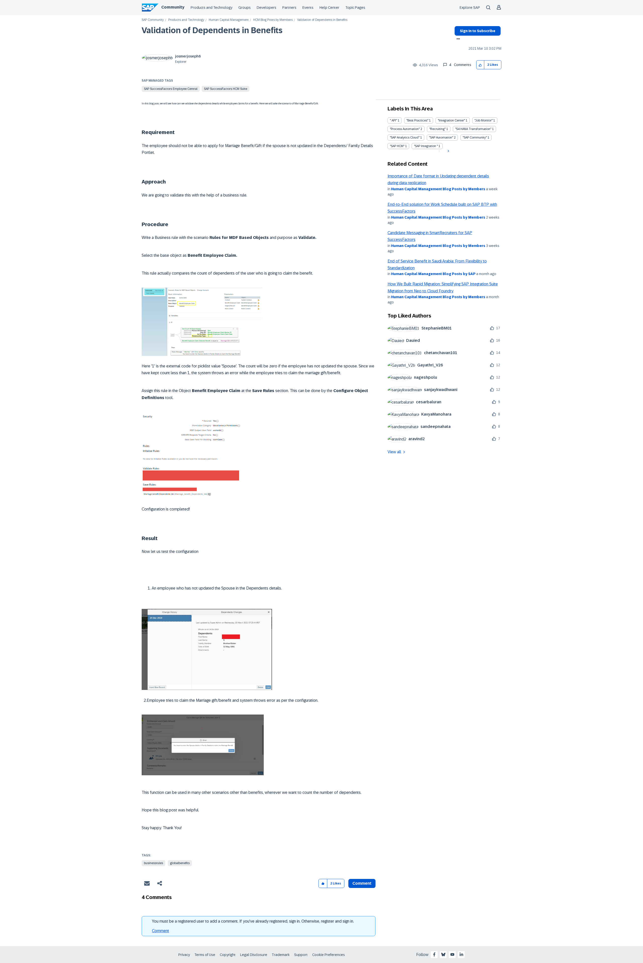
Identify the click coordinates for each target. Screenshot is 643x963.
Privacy (184, 955)
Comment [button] (361, 883)
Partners (289, 8)
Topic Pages (355, 8)
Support (301, 955)
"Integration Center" (451, 120)
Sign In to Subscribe (477, 31)
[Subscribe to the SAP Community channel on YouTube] (452, 954)
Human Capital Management (229, 20)
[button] (480, 64)
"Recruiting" (437, 129)
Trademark (281, 955)
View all (394, 452)
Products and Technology (211, 8)
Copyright (228, 955)
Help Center (329, 8)
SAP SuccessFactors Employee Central (170, 89)
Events (307, 8)
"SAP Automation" (441, 137)
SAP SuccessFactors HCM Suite (225, 89)
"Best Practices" (417, 120)
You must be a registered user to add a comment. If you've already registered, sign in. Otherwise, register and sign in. (253, 921)
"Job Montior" (483, 120)
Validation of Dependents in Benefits (212, 30)
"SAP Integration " (426, 146)
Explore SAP (470, 8)
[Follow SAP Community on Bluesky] (443, 954)
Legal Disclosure (253, 955)
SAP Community (153, 20)
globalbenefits (180, 863)
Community (172, 7)
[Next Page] (447, 151)
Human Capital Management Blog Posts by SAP (433, 274)
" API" (393, 120)
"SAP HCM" (397, 146)
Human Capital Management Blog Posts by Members (438, 189)
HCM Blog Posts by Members (273, 20)
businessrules (153, 863)
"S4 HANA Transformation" (473, 129)
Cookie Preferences (328, 955)
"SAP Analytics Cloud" (404, 137)
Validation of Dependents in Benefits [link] (322, 20)
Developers (266, 8)
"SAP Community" (475, 137)
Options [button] (457, 39)
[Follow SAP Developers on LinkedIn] (461, 954)
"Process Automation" (405, 129)
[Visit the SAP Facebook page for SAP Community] (434, 954)
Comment (160, 931)
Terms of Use (204, 955)
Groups (244, 8)
